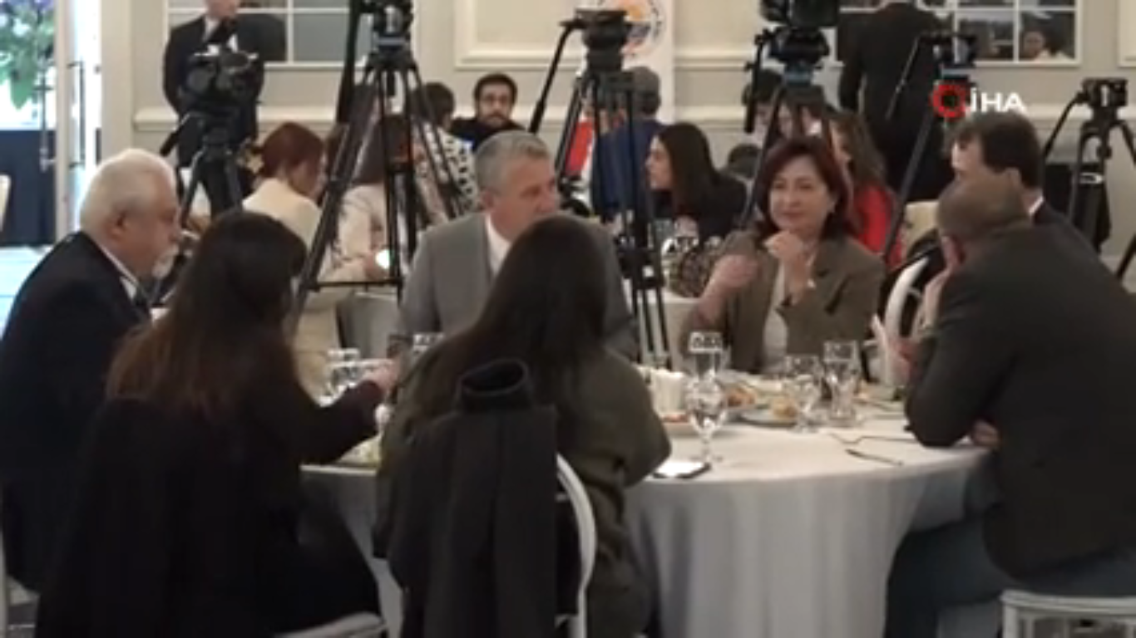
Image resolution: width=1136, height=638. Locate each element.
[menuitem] (1079, 619)
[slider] (568, 592)
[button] (54, 617)
